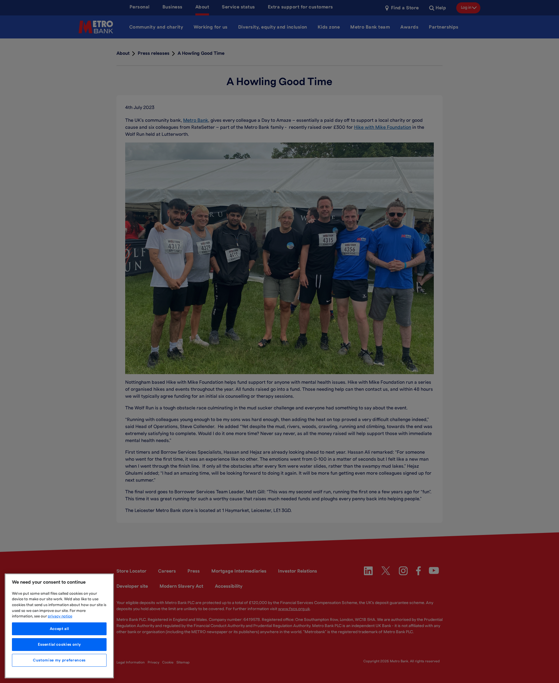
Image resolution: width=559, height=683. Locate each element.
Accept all (59, 629)
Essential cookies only (59, 644)
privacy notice (60, 616)
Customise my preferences (59, 660)
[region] (59, 625)
